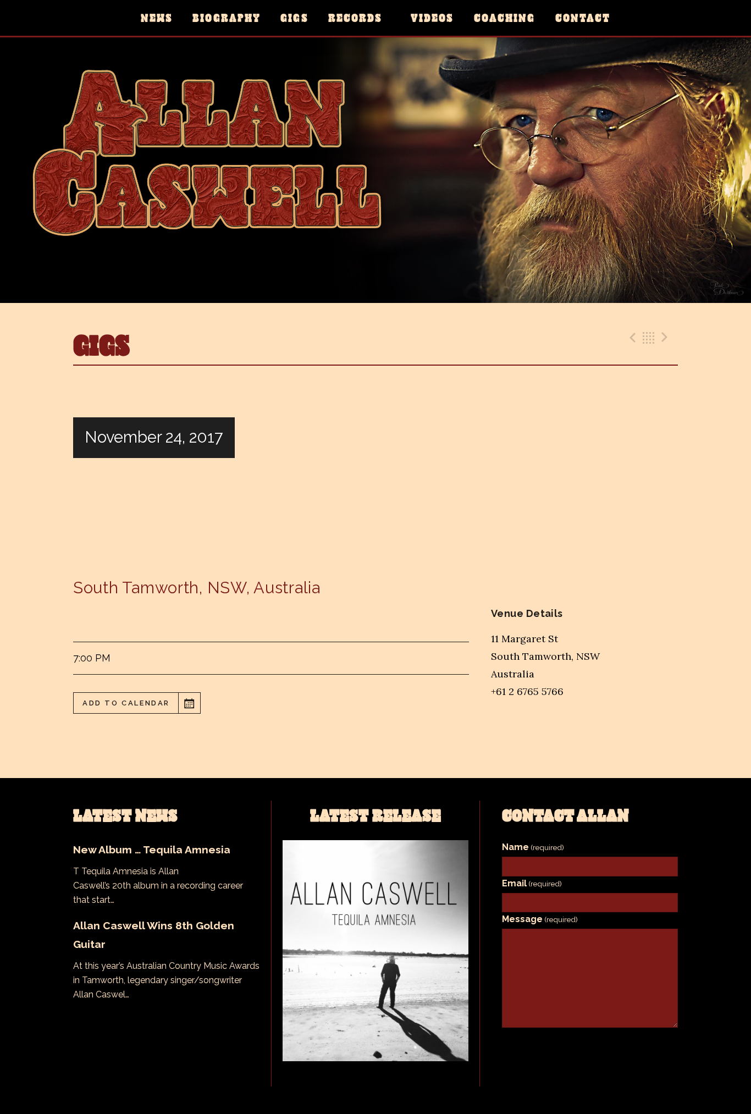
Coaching (504, 18)
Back (649, 337)
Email (532, 883)
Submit (590, 1045)
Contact (583, 18)
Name (533, 847)
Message (540, 919)
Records (355, 18)
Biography (226, 18)
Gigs (294, 18)
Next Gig (666, 337)
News (157, 18)
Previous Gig (631, 337)
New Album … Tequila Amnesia (151, 849)
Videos (432, 18)
